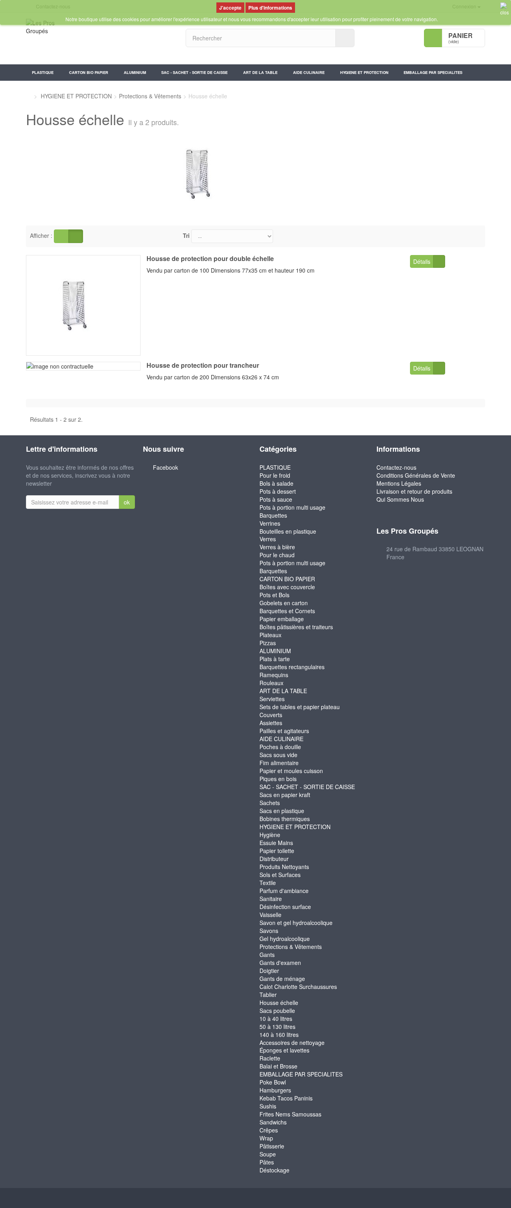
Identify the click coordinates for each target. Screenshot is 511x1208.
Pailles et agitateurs (284, 731)
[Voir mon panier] (433, 38)
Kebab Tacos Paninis (286, 1098)
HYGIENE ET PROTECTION (364, 72)
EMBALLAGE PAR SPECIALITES (433, 72)
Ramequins (273, 675)
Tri (186, 235)
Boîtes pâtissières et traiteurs (296, 627)
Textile (267, 883)
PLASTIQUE (42, 72)
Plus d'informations (270, 7)
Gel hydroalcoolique (284, 939)
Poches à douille (280, 747)
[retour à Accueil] (28, 96)
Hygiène (269, 835)
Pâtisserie (271, 1146)
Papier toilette (276, 851)
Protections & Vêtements (290, 947)
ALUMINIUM (135, 72)
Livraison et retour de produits (414, 491)
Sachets (269, 803)
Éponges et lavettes (284, 1050)
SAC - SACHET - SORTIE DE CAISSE (194, 72)
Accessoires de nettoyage (292, 1043)
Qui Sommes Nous (400, 499)
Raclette (269, 1058)
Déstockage (274, 1170)
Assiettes (270, 723)
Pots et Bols (274, 595)
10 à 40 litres (275, 1019)
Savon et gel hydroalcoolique (296, 923)
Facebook (165, 467)
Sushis (267, 1106)
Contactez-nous (396, 467)
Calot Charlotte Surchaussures (298, 987)
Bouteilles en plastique (287, 531)
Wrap (266, 1138)
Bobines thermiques (284, 819)
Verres (267, 539)
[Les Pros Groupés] (100, 38)
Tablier (268, 995)
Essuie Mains (276, 843)
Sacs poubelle (277, 1011)
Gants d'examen (280, 963)
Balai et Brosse (278, 1066)
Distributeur (274, 859)
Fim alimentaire (279, 763)
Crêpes (268, 1130)
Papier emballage (281, 619)
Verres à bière (277, 547)
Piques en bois (278, 779)
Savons (268, 931)
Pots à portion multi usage (292, 507)
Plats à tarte (274, 659)
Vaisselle (270, 915)
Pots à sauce (275, 499)
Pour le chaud (277, 555)
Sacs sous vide (278, 755)
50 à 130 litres (277, 1027)
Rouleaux (271, 683)
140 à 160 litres (279, 1035)
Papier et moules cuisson (291, 771)
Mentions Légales (398, 483)
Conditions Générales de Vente (415, 475)
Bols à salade (276, 483)
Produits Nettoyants (284, 867)
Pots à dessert (277, 491)
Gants (267, 955)
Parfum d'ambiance (284, 891)
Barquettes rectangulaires (292, 667)
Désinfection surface (285, 907)
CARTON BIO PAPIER (88, 72)
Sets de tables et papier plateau (299, 707)
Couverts (270, 715)
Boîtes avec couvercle (287, 587)
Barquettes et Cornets (287, 611)
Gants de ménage (282, 979)
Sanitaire (270, 899)
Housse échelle (278, 1003)
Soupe (267, 1154)
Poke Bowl (272, 1082)
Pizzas (267, 643)
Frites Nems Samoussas (290, 1114)
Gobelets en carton (283, 603)
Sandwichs (273, 1122)
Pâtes (266, 1162)
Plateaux (270, 635)
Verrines (269, 523)
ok (127, 502)
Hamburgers (275, 1090)
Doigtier (269, 971)
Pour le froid (274, 475)
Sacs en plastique (281, 811)
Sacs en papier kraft (284, 795)
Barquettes (273, 515)
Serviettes (272, 699)
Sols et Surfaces (280, 875)
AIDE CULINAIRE (309, 72)
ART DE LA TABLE (260, 72)
